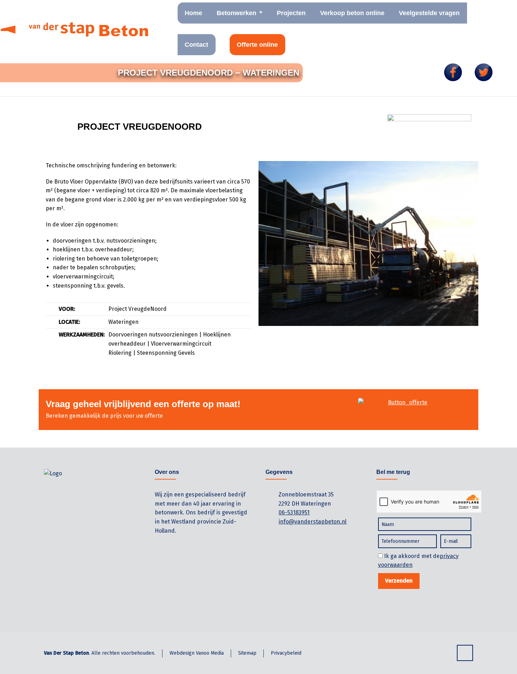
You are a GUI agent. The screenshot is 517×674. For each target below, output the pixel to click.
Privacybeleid (286, 653)
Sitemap (247, 653)
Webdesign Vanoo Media (197, 653)
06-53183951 (294, 512)
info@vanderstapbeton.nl (312, 521)
